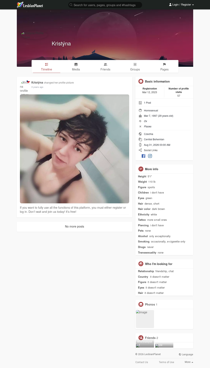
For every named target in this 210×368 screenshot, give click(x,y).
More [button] (188, 362)
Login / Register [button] (181, 4)
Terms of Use (166, 362)
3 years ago (37, 86)
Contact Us (141, 362)
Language (187, 354)
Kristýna (61, 43)
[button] (105, 4)
